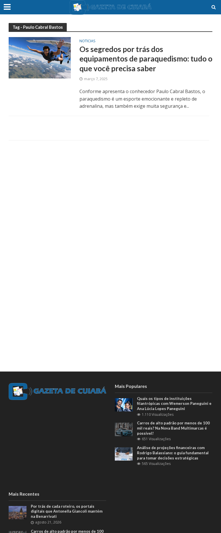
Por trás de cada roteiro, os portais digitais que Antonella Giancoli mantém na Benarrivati (66, 511)
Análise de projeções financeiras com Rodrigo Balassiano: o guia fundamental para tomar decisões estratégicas (173, 452)
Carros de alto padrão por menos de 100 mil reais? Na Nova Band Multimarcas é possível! (173, 428)
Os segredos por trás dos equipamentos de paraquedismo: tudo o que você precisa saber (145, 59)
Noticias (87, 41)
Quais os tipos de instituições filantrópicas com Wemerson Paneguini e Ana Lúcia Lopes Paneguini (174, 403)
